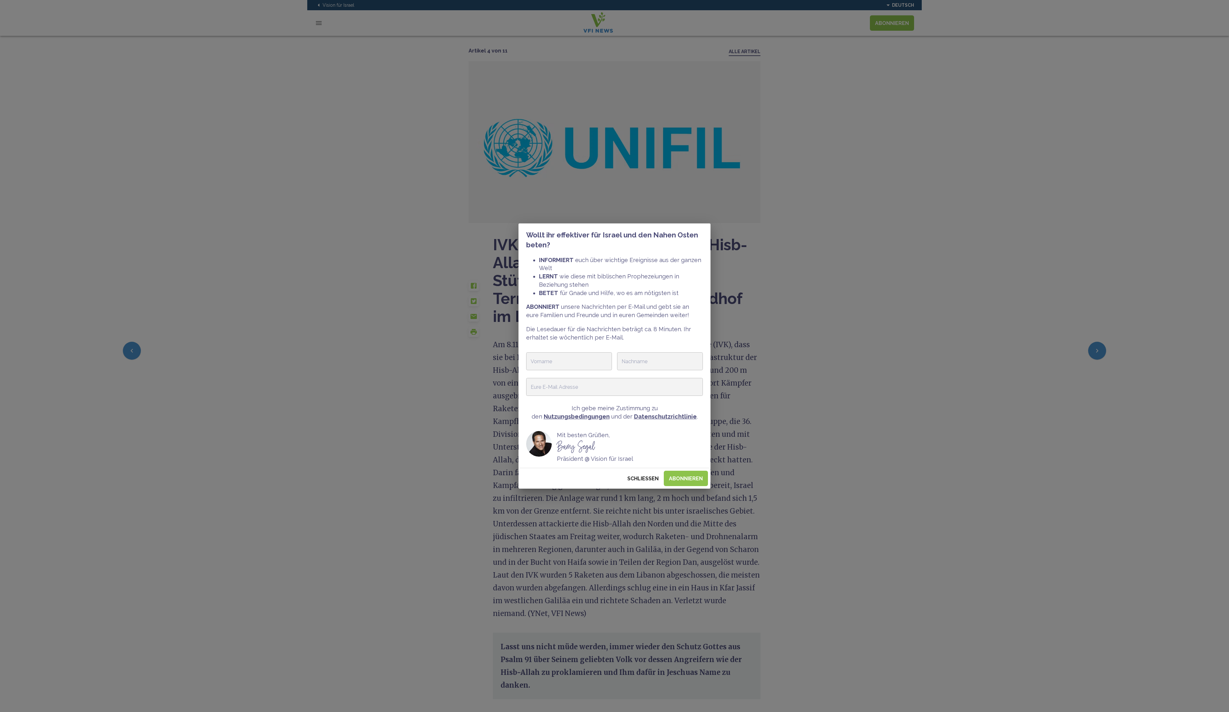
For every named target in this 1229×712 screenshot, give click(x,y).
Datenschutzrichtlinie (665, 416)
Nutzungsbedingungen (577, 416)
